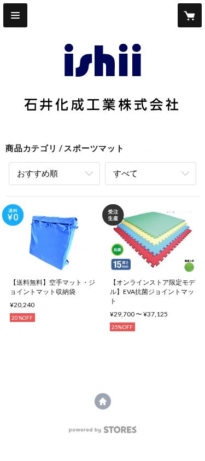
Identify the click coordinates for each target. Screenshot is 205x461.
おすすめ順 (37, 173)
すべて (125, 173)
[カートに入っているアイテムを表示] (190, 15)
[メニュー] (15, 15)
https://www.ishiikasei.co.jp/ (103, 401)
